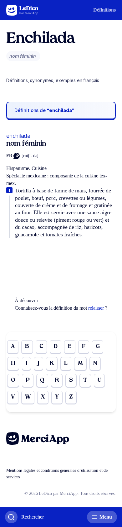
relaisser (96, 308)
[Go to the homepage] (22, 10)
